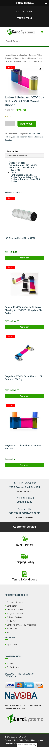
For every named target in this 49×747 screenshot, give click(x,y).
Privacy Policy (18, 740)
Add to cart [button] (24, 258)
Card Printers (12, 606)
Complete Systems (15, 602)
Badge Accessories (15, 613)
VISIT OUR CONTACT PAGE (24, 513)
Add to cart (26, 123)
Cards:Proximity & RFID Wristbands (21, 625)
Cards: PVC (11, 621)
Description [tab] (12, 151)
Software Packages (15, 617)
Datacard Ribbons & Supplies (23, 137)
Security (10, 632)
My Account (12, 644)
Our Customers (13, 667)
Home (7, 55)
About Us (10, 663)
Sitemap (8, 740)
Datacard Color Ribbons (25, 58)
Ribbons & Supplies (19, 55)
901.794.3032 (27, 11)
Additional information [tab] (17, 155)
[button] (40, 69)
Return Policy (24, 544)
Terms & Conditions (24, 579)
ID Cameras (12, 629)
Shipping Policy (24, 562)
